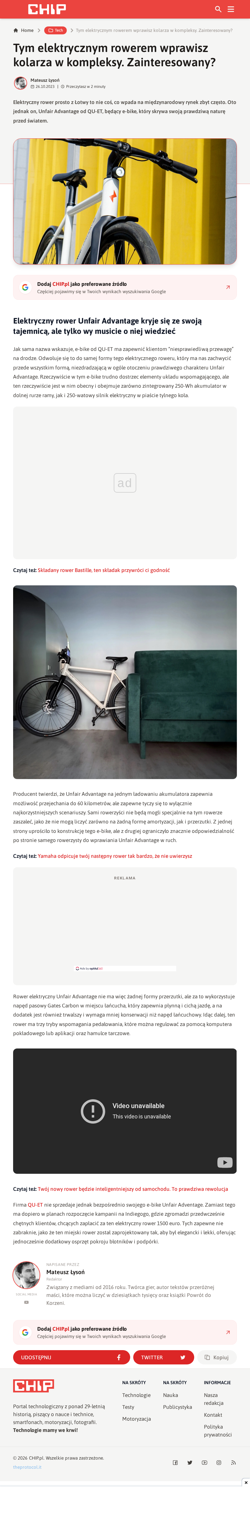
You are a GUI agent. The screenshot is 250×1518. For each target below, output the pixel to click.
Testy (128, 1407)
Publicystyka (177, 1407)
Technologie (136, 1395)
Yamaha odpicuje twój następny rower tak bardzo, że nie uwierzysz (115, 856)
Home (27, 30)
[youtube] (26, 1302)
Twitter (152, 1357)
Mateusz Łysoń (44, 80)
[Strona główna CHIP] (47, 9)
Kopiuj (221, 1357)
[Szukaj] (218, 9)
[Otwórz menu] (231, 9)
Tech (59, 30)
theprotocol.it (27, 1467)
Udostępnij (36, 1357)
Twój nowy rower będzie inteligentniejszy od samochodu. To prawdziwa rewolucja (133, 1189)
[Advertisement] (125, 923)
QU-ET (35, 1205)
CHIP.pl (36, 1458)
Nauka (170, 1395)
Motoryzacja (136, 1419)
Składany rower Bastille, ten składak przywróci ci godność (104, 570)
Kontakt (213, 1415)
